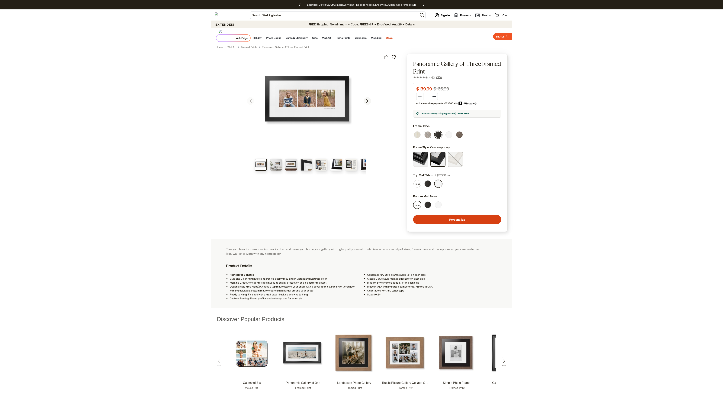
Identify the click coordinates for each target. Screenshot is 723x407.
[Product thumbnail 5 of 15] (321, 165)
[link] (427, 77)
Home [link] (219, 47)
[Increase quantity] (434, 96)
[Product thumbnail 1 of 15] (261, 165)
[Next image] (367, 101)
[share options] (386, 57)
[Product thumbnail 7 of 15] (351, 165)
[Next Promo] (423, 4)
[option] (417, 135)
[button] (422, 15)
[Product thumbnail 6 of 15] (336, 165)
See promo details (406, 4)
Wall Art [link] (231, 47)
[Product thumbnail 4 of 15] (306, 165)
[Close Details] (495, 249)
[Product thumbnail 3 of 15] (291, 165)
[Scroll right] (504, 361)
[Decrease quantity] (419, 96)
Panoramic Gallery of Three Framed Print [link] (285, 47)
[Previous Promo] (301, 4)
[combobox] (334, 15)
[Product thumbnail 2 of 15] (276, 165)
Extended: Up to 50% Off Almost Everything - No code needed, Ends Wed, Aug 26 (351, 4)
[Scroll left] (219, 361)
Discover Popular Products (250, 319)
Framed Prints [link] (249, 47)
